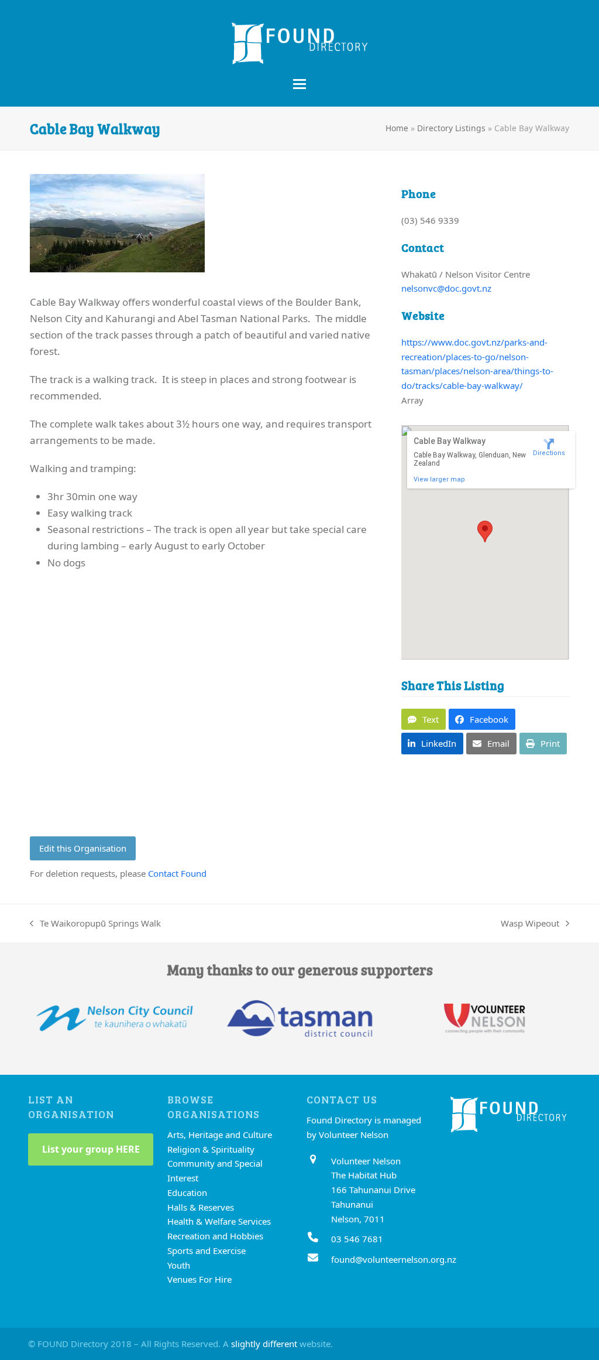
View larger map (439, 479)
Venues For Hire (199, 1279)
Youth (178, 1265)
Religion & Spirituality (210, 1149)
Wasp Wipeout (530, 924)
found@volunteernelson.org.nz (393, 1259)
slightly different (264, 1343)
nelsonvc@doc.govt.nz (446, 288)
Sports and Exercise (206, 1250)
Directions (549, 453)
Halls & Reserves (200, 1207)
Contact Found (177, 873)
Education (187, 1192)
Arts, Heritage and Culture (219, 1134)
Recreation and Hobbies (215, 1236)
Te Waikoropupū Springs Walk (95, 924)
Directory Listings (451, 128)
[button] (299, 84)
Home (396, 128)
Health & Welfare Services (219, 1221)
